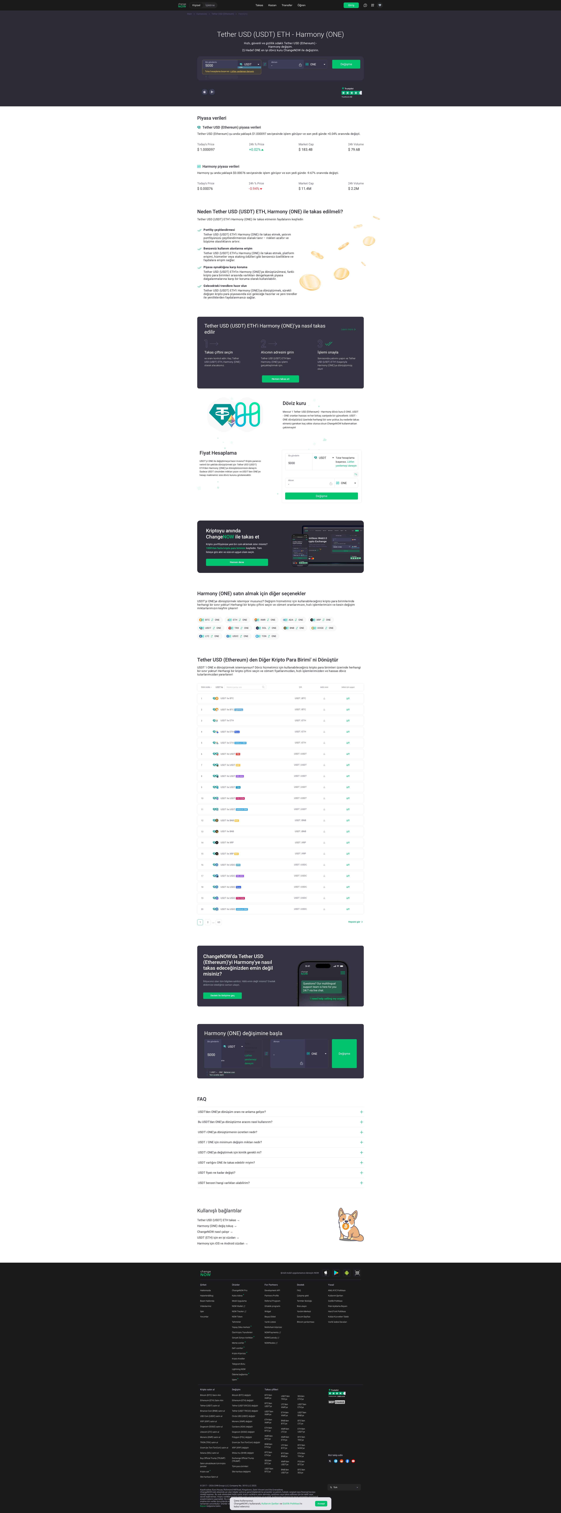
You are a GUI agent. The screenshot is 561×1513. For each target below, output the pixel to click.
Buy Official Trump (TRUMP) (212, 1458)
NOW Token (237, 1316)
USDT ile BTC (227, 698)
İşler (202, 1311)
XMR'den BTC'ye (269, 1437)
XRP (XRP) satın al (208, 1421)
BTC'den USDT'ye (268, 1404)
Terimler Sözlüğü (304, 1301)
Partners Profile (272, 1295)
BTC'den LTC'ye (301, 1422)
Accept (321, 1503)
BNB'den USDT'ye (285, 1471)
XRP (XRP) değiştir (240, 1447)
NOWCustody (271, 1337)
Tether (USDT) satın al (210, 1405)
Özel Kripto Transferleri (242, 1332)
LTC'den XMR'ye (284, 1405)
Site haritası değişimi (241, 1471)
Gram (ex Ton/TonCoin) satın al (214, 1447)
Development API (272, 1290)
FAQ (299, 1290)
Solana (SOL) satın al (209, 1453)
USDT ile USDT (230, 754)
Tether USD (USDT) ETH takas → (218, 1220)
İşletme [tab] (210, 5)
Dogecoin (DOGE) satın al (211, 1426)
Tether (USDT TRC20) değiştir (245, 1411)
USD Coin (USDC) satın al (211, 1416)
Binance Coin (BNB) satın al (212, 1411)
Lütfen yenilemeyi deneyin (242, 71)
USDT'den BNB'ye (302, 1414)
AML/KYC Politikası (337, 1290)
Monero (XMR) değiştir (242, 1421)
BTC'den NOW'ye (301, 1446)
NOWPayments (271, 1332)
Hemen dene (237, 562)
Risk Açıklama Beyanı (337, 1306)
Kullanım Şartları (335, 1295)
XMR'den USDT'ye (285, 1463)
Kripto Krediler (238, 1358)
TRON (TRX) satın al (209, 1442)
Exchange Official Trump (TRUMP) (243, 1459)
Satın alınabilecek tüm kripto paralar (213, 1464)
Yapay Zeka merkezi (241, 1327)
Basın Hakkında (207, 1301)
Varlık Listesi (270, 1322)
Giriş (351, 5)
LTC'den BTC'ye (284, 1446)
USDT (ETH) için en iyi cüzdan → (218, 1237)
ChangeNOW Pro (239, 1290)
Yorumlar (204, 1316)
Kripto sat (204, 1471)
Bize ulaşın (302, 1306)
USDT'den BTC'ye (269, 1470)
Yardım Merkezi (304, 1311)
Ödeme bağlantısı (240, 1374)
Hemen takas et (280, 379)
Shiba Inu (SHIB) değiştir (243, 1453)
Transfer (287, 5)
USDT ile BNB (229, 820)
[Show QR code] (357, 1272)
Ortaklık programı (272, 1306)
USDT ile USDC (230, 865)
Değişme (346, 64)
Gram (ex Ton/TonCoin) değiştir (246, 1442)
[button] (249, 64)
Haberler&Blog (206, 1295)
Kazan (272, 5)
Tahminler (236, 1322)
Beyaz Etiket (270, 1316)
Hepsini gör (354, 921)
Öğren (301, 5)
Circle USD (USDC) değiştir (243, 1416)
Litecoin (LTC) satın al (209, 1432)
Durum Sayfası (303, 1316)
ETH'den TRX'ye (301, 1454)
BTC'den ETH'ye (268, 1453)
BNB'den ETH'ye (268, 1445)
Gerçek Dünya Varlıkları (242, 1337)
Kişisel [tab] (196, 5)
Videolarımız (205, 1306)
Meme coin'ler (238, 1343)
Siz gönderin (211, 62)
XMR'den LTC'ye (285, 1430)
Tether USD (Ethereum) (223, 14)
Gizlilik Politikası (335, 1301)
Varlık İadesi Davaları (337, 1322)
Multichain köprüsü (273, 1327)
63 (219, 922)
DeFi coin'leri (237, 1348)
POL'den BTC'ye (301, 1463)
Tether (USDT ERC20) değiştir (245, 1405)
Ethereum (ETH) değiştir (242, 1400)
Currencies (201, 14)
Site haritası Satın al (209, 1477)
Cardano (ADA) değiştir (242, 1426)
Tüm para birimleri (240, 1466)
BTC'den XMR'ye (268, 1396)
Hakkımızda (205, 1290)
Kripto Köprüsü (239, 1353)
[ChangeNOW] (182, 5)
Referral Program (272, 1301)
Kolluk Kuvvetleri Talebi (338, 1316)
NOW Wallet (237, 1306)
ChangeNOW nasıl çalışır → (215, 1231)
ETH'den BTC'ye (268, 1429)
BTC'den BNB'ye (285, 1454)
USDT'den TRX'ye (285, 1397)
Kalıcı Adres (237, 1295)
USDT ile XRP (227, 842)
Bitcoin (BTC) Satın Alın (210, 1395)
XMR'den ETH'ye (285, 1438)
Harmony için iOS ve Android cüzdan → (222, 1243)
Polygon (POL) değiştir (242, 1437)
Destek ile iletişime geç (223, 995)
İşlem (234, 1379)
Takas (259, 5)
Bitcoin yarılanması (305, 1322)
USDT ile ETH (227, 720)
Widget (268, 1311)
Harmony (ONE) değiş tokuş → (217, 1226)
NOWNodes (270, 1343)
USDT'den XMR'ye (269, 1413)
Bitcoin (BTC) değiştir (241, 1395)
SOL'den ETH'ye (301, 1397)
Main (189, 14)
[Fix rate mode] (300, 64)
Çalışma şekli (303, 1295)
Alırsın (274, 62)
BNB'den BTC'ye (285, 1422)
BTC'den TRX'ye (301, 1438)
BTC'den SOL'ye (301, 1471)
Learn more (347, 329)
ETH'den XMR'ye (268, 1421)
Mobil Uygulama (239, 1301)
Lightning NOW (239, 1369)
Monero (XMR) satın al (210, 1437)
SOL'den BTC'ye (268, 1462)
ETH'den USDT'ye (301, 1430)
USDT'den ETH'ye (302, 1405)
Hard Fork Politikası (337, 1311)
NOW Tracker (238, 1311)
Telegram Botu (238, 1364)
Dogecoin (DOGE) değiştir (243, 1432)
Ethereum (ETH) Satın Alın (211, 1400)
